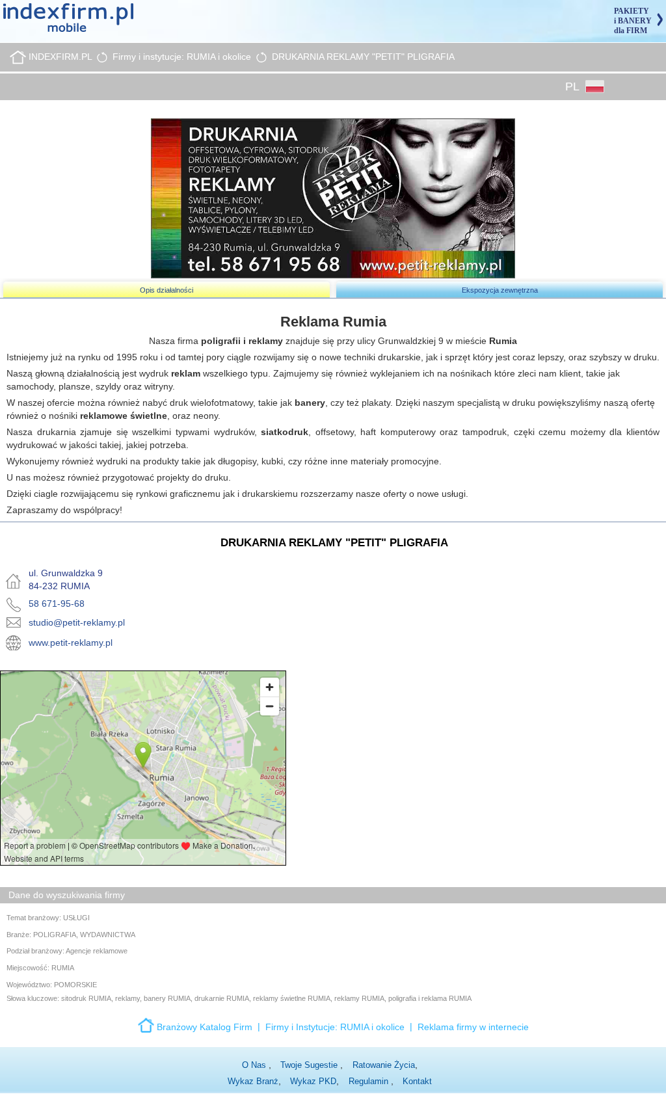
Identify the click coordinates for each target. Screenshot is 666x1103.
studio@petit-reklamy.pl (77, 622)
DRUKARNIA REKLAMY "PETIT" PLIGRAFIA (363, 56)
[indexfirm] (68, 17)
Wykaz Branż (253, 1081)
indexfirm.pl (60, 56)
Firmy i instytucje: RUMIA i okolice (182, 56)
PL (573, 86)
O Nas (255, 1065)
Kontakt (417, 1081)
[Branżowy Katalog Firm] (147, 1024)
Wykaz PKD (313, 1081)
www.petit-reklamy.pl (71, 642)
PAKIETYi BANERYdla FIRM (633, 21)
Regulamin (370, 1081)
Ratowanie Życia (384, 1065)
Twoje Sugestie (310, 1065)
